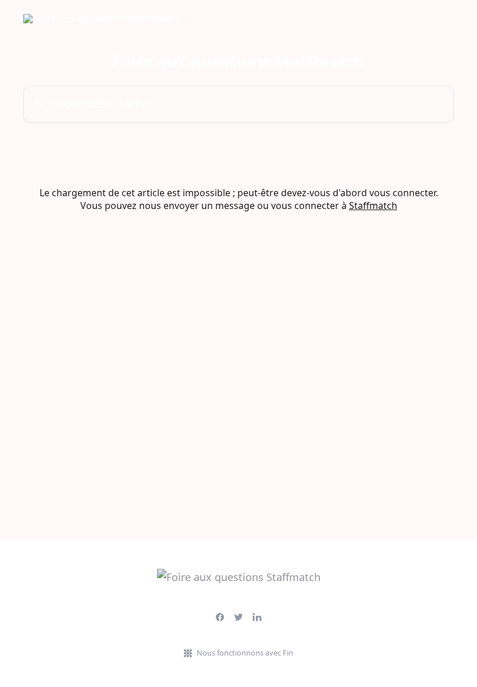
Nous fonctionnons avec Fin (245, 652)
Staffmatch (373, 205)
